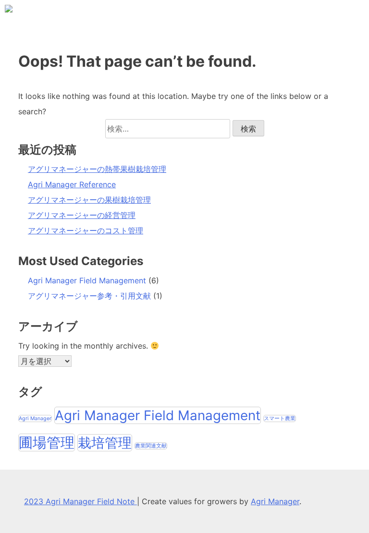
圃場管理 (46, 442)
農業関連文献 (151, 446)
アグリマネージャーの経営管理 (81, 215)
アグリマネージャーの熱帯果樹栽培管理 (97, 169)
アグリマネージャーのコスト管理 (85, 230)
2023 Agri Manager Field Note (80, 501)
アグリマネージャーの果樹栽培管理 (89, 200)
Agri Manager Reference (72, 184)
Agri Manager (35, 418)
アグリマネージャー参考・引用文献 (89, 296)
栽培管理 (105, 443)
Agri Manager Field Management (87, 280)
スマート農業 (279, 418)
